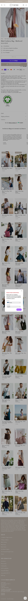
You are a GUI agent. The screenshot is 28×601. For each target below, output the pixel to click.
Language (8, 304)
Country (7, 300)
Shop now (19, 309)
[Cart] (26, 5)
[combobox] (9, 302)
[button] (21, 291)
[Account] (23, 5)
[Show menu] (2, 5)
